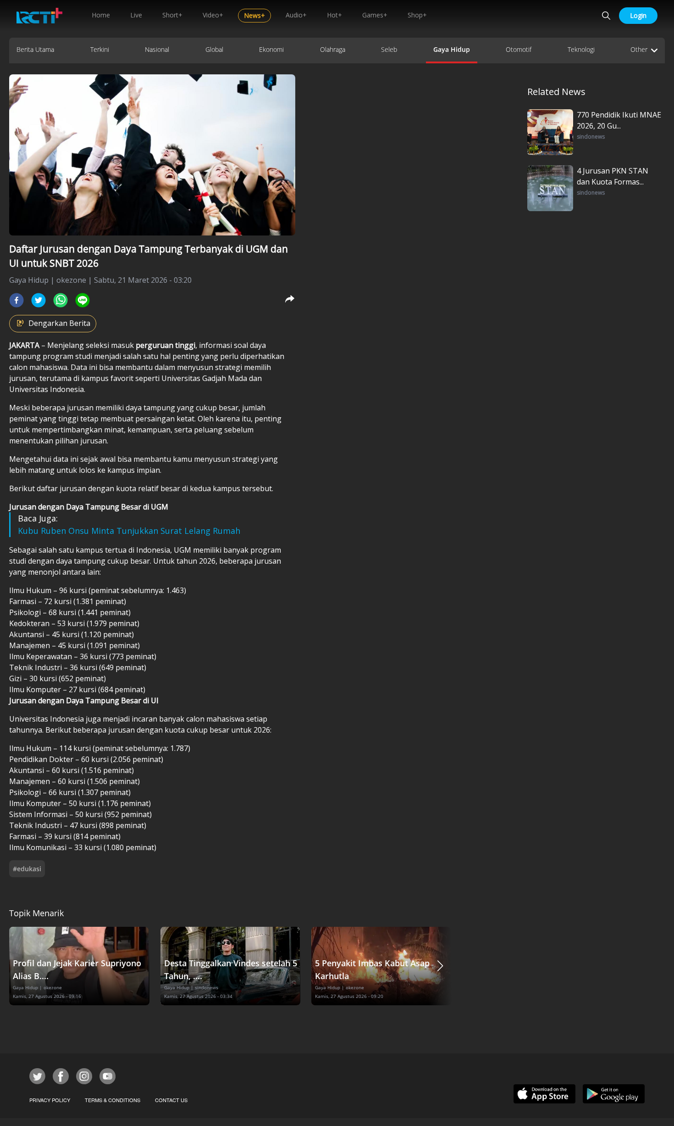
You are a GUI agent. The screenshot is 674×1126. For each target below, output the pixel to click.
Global (214, 49)
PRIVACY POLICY (49, 1100)
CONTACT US (171, 1100)
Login (638, 15)
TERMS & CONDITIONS (112, 1100)
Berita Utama (35, 49)
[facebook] (16, 300)
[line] (82, 300)
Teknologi (581, 49)
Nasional (157, 49)
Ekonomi (271, 49)
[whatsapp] (60, 300)
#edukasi (27, 868)
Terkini (99, 49)
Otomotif (518, 49)
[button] (440, 966)
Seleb (389, 49)
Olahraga (332, 49)
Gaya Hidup (451, 49)
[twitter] (38, 300)
